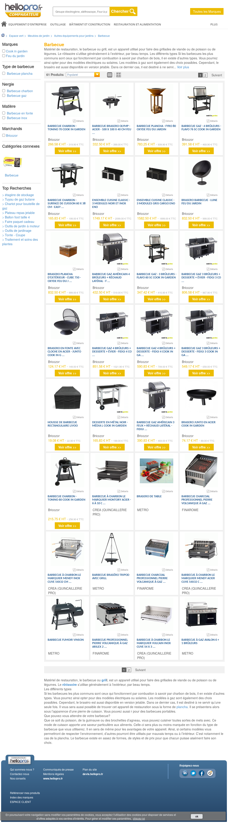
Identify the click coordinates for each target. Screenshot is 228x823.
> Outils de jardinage (16, 230)
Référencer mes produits (25, 793)
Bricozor (11, 135)
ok (196, 816)
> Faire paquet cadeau (18, 221)
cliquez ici (139, 818)
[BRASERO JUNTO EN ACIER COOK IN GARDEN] (201, 396)
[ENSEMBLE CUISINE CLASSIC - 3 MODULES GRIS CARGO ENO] (156, 174)
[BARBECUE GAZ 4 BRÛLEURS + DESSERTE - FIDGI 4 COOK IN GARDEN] (156, 322)
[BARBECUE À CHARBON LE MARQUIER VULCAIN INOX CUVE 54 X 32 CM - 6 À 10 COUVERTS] (156, 614)
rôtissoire (69, 684)
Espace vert (16, 35)
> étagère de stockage (18, 195)
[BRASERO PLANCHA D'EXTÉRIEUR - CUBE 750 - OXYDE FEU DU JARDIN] (67, 248)
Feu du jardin (15, 56)
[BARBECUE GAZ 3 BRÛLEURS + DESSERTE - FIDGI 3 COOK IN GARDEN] (201, 322)
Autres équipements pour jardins (74, 35)
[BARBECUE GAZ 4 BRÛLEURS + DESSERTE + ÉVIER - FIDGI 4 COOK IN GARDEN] (112, 322)
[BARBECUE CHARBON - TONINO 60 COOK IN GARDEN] (67, 470)
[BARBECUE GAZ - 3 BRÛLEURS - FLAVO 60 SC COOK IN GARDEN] (156, 248)
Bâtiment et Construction (89, 24)
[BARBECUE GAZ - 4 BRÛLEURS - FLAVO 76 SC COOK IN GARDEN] (201, 100)
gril (104, 680)
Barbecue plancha (19, 73)
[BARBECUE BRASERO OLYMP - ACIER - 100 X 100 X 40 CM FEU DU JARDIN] (112, 100)
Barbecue (104, 35)
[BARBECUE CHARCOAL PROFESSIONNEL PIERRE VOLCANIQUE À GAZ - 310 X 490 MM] (201, 470)
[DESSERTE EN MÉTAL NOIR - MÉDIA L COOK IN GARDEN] (112, 396)
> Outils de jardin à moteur (21, 226)
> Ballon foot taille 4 (16, 217)
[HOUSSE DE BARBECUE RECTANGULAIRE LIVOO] (67, 396)
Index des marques (21, 797)
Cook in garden (16, 51)
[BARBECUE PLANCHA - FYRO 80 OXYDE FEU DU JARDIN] (156, 100)
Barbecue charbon (19, 91)
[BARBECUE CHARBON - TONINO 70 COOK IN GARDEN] (67, 100)
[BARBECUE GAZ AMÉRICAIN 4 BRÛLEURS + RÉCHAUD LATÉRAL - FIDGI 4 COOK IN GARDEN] (112, 248)
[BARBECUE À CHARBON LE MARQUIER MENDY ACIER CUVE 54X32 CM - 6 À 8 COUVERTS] (201, 549)
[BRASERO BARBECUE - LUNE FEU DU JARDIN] (201, 174)
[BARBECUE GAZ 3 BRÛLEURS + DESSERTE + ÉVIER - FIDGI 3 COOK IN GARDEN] (201, 248)
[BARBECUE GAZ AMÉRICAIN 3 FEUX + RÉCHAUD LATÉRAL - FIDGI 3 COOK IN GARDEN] (156, 396)
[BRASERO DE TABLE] (156, 470)
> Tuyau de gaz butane (18, 199)
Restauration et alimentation (137, 24)
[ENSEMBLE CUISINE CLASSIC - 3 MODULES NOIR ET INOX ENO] (112, 174)
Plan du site (90, 769)
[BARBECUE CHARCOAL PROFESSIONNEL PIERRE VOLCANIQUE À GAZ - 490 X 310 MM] (156, 549)
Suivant (217, 75)
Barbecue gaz (15, 95)
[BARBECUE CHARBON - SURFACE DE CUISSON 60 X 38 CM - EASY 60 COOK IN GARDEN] (67, 174)
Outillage (58, 24)
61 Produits (55, 74)
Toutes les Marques (207, 11)
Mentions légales (53, 774)
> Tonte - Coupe (13, 235)
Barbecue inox (16, 118)
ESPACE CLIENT (20, 802)
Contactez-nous (19, 774)
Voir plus (183, 67)
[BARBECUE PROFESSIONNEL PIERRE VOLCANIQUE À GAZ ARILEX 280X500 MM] (112, 614)
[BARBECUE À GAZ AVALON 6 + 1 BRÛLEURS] (201, 614)
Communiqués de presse (58, 769)
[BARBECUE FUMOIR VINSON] (67, 614)
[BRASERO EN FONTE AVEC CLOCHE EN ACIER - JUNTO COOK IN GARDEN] (67, 322)
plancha (182, 707)
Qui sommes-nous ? (22, 769)
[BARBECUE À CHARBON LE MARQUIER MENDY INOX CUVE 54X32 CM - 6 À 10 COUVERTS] (67, 549)
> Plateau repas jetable (18, 212)
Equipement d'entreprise (27, 24)
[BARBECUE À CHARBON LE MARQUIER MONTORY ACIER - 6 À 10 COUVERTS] (112, 470)
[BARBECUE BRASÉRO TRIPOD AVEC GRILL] (112, 549)
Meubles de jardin (39, 35)
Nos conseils (18, 778)
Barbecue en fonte (19, 113)
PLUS (214, 24)
